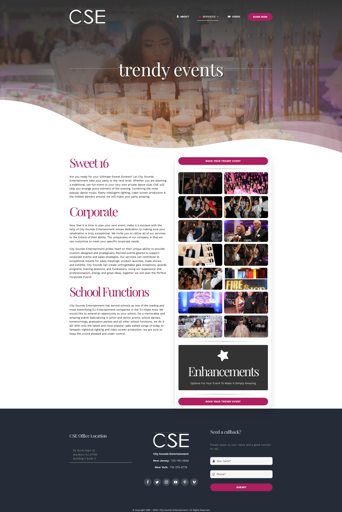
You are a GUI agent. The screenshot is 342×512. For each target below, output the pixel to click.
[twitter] (157, 482)
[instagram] (166, 482)
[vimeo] (194, 482)
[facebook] (148, 482)
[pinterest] (185, 482)
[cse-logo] (171, 434)
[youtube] (175, 482)
